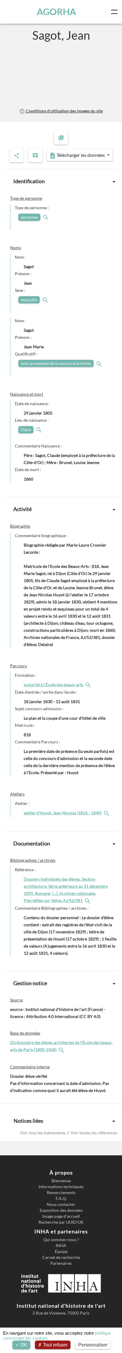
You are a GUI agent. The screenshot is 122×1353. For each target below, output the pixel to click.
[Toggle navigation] (115, 12)
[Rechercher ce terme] (46, 217)
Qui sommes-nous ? (61, 1239)
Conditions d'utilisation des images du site (63, 110)
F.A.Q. (61, 1198)
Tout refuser (55, 1344)
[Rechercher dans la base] (62, 1049)
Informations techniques (61, 1186)
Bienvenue (61, 1180)
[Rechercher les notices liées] (89, 684)
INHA (61, 1245)
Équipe (61, 1251)
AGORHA (56, 11)
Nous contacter (61, 1204)
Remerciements (61, 1192)
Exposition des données (61, 1210)
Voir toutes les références (93, 1132)
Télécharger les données (81, 155)
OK (23, 1344)
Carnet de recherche (61, 1257)
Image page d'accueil (61, 1216)
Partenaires (61, 1263)
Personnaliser (92, 1344)
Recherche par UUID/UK (61, 1222)
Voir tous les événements (43, 1132)
